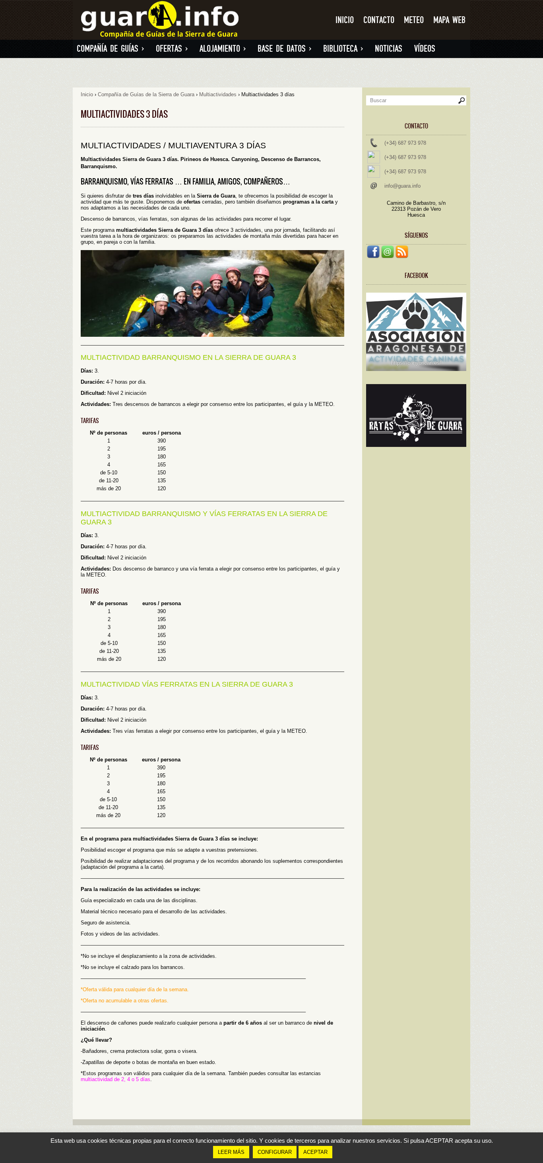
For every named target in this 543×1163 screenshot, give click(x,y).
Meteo (414, 20)
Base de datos (284, 49)
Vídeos (424, 49)
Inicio (344, 20)
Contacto (378, 20)
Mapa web (449, 20)
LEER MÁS (231, 1152)
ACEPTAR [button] (315, 1152)
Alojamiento (223, 49)
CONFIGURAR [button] (275, 1152)
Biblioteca (343, 49)
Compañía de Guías (110, 49)
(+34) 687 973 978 (405, 143)
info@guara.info (402, 186)
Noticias (388, 49)
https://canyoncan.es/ (416, 363)
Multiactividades (218, 94)
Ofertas (172, 49)
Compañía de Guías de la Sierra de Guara (146, 94)
